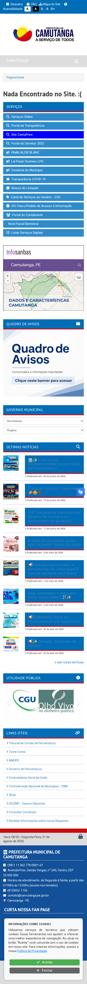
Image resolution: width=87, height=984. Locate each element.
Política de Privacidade (32, 951)
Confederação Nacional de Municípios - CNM (38, 786)
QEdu (12, 795)
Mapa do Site (51, 4)
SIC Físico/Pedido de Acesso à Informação (41, 206)
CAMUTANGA (17, 60)
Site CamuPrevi (22, 135)
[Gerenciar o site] (80, 837)
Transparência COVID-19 (28, 179)
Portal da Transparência (27, 125)
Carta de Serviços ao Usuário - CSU (35, 197)
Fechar (46, 970)
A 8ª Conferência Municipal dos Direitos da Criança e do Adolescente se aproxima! (54, 516)
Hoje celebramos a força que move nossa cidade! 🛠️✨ (52, 595)
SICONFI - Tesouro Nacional (26, 803)
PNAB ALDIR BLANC (25, 152)
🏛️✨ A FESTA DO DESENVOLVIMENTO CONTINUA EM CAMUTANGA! (54, 464)
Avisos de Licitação (25, 188)
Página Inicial (15, 77)
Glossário (16, 4)
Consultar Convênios (22, 812)
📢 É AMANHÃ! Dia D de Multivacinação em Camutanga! (54, 619)
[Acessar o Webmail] (76, 837)
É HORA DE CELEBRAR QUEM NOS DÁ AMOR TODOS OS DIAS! (54, 542)
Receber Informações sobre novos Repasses (38, 820)
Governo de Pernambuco (25, 769)
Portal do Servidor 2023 (27, 143)
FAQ (34, 4)
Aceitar (47, 962)
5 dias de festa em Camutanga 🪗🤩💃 (53, 490)
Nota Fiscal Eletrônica (22, 224)
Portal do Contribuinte (27, 215)
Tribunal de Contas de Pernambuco (32, 743)
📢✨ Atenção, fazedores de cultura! (52, 643)
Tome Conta (16, 751)
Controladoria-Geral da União (27, 777)
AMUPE (13, 760)
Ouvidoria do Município (27, 170)
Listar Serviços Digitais (27, 233)
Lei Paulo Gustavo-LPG (27, 161)
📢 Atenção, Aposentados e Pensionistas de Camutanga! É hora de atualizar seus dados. (53, 569)
